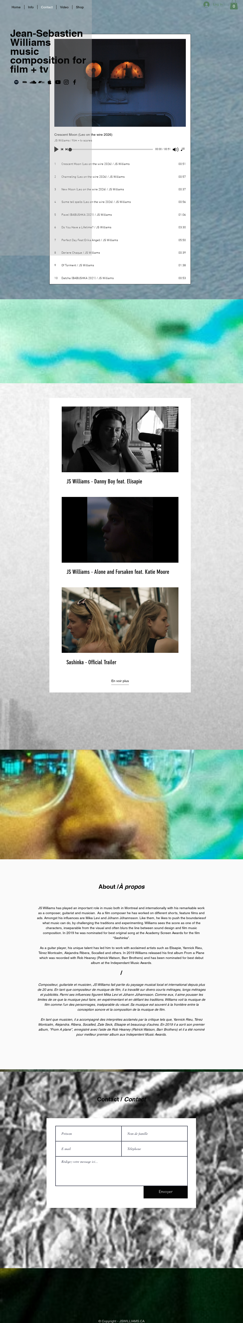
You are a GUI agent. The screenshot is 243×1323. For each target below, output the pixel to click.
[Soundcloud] (33, 82)
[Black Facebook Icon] (74, 82)
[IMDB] (24, 82)
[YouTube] (58, 82)
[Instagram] (66, 82)
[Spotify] (16, 82)
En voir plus (120, 681)
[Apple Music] (49, 82)
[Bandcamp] (41, 82)
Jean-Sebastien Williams (46, 37)
